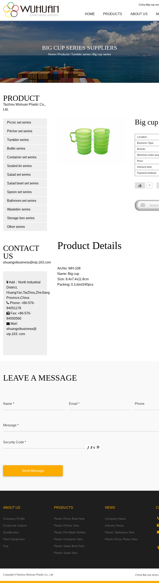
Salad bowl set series (23, 183)
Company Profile (14, 518)
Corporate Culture (15, 525)
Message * (11, 425)
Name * (8, 403)
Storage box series (21, 218)
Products (112, 14)
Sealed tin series (19, 166)
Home (90, 14)
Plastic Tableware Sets (119, 532)
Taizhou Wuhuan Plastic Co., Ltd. (35, 574)
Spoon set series (19, 192)
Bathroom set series (21, 200)
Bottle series (16, 148)
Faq (5, 546)
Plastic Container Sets (68, 539)
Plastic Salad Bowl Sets (69, 546)
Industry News (114, 525)
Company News (115, 518)
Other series (16, 226)
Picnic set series (121, 20)
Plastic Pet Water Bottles (70, 532)
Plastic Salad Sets (65, 552)
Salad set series (19, 174)
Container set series (21, 157)
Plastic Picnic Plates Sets (121, 539)
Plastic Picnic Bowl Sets (69, 518)
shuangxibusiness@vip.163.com (27, 262)
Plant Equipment (14, 539)
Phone (140, 403)
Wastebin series (18, 209)
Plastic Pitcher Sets (66, 525)
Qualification (11, 532)
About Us (139, 14)
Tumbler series (81, 54)
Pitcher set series (19, 131)
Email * (74, 403)
